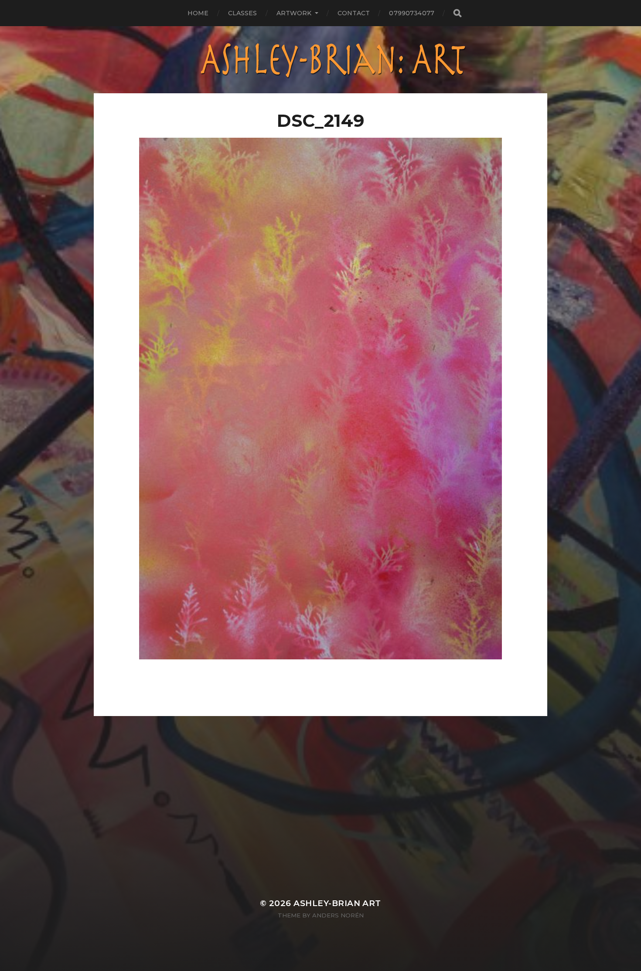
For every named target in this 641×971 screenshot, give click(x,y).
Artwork (294, 13)
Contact (354, 13)
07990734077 (411, 13)
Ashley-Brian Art (337, 903)
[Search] (456, 13)
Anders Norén (338, 915)
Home (198, 13)
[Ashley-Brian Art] (320, 59)
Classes (242, 13)
